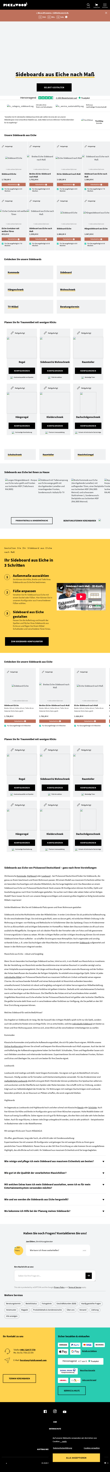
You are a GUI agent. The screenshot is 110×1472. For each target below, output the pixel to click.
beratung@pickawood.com (33, 1360)
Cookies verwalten (92, 1448)
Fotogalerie (47, 1303)
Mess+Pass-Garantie (87, 1370)
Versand (82, 1309)
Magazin (24, 1309)
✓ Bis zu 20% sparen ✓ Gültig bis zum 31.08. (52, 13)
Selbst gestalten (54, 87)
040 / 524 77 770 (27, 1349)
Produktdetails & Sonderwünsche (32, 520)
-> (89, 1276)
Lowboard (45, 876)
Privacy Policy (59, 1287)
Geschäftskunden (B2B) (66, 1303)
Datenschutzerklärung (62, 1448)
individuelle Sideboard (82, 1023)
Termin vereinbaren (19, 1378)
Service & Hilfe (72, 1390)
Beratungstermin (13, 1303)
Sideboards (85, 942)
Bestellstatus (31, 1303)
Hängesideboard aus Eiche (96, 228)
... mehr (63, 1441)
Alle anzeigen (11, 1316)
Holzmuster (11, 1309)
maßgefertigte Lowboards (15, 1081)
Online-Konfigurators (13, 1046)
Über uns (70, 1309)
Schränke (92, 1107)
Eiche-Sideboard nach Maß (69, 174)
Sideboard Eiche (9, 174)
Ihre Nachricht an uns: (24, 1266)
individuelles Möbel (12, 977)
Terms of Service (74, 1287)
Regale (80, 1107)
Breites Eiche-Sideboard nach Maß (54, 705)
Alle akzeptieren (76, 1457)
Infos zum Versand (89, 1380)
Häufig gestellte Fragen (91, 1303)
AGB (55, 1422)
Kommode (21, 876)
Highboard (32, 876)
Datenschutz (55, 1429)
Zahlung (95, 1309)
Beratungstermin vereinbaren (79, 520)
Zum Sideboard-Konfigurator (27, 641)
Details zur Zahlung (89, 1351)
